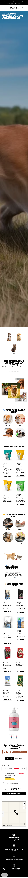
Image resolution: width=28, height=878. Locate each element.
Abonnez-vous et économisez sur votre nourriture (11, 776)
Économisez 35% (14, 372)
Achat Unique (8, 768)
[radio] (3, 768)
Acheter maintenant (14, 793)
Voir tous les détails (14, 797)
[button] (2, 8)
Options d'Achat (6, 765)
